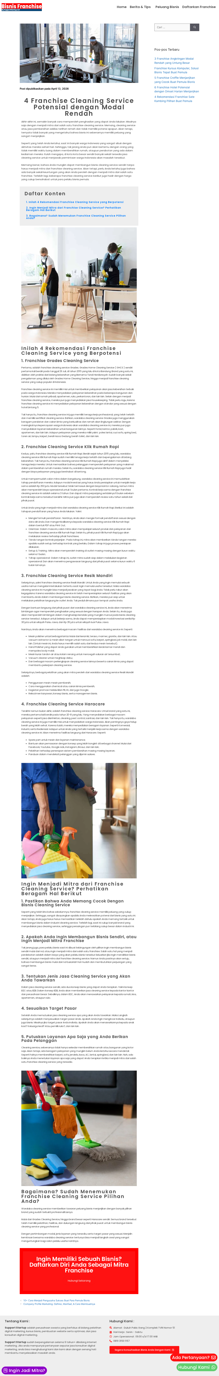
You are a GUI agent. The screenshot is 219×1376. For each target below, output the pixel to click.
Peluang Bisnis (167, 7)
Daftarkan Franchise (199, 7)
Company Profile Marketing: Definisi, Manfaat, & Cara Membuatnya (59, 1304)
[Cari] (194, 27)
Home (122, 7)
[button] (141, 7)
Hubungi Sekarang (79, 1281)
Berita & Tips (140, 7)
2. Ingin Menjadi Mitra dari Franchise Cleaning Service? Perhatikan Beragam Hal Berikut (73, 209)
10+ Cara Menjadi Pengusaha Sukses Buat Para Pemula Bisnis (56, 1300)
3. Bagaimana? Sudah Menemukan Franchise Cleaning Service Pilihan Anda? (76, 217)
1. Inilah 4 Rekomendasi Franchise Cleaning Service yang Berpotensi (75, 202)
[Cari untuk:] (172, 27)
